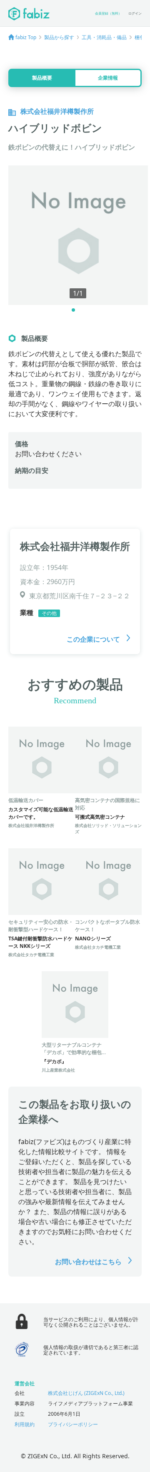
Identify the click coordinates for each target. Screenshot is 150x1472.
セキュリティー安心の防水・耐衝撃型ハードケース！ (40, 925)
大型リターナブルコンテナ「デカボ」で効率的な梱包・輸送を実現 (74, 1052)
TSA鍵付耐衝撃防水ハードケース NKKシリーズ (40, 942)
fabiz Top (25, 37)
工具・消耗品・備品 (104, 37)
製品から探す (59, 37)
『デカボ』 (54, 1061)
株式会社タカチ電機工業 (31, 954)
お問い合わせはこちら (89, 1261)
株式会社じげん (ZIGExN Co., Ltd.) (86, 1393)
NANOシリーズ (93, 938)
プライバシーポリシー (73, 1424)
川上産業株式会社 (58, 1070)
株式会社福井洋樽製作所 (75, 546)
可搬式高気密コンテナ (100, 816)
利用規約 (25, 1424)
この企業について (94, 639)
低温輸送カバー (25, 800)
